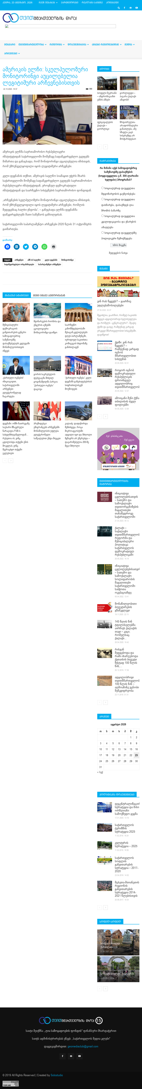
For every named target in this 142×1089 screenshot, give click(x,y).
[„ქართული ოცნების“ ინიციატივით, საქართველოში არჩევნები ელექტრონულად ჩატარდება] (16, 365)
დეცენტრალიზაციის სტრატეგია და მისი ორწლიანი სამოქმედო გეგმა (128, 809)
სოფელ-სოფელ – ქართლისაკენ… (111, 945)
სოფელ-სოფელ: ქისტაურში (117, 974)
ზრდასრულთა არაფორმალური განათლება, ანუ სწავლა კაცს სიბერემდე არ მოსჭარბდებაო (129, 131)
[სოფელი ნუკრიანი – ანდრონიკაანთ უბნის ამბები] (107, 83)
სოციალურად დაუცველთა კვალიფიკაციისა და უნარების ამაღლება (118, 221)
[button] (119, 7)
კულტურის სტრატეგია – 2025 (126, 844)
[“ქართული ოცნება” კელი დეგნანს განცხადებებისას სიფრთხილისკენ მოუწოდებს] (78, 365)
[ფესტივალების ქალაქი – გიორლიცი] (107, 112)
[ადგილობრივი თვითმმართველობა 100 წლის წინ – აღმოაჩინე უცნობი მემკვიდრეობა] (104, 681)
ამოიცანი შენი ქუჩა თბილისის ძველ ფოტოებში (127, 401)
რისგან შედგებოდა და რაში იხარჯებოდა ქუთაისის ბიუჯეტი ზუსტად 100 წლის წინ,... (126, 657)
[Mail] (130, 7)
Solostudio (57, 1075)
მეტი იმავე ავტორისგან (49, 295)
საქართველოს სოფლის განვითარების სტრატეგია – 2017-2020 (126, 864)
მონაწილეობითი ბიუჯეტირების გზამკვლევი (126, 607)
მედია (128, 44)
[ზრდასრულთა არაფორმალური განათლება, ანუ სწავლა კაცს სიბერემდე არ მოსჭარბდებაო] (130, 112)
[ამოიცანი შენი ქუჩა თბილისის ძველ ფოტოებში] (104, 400)
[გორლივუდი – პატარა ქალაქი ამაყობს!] (130, 83)
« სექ (100, 772)
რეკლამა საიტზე (92, 2)
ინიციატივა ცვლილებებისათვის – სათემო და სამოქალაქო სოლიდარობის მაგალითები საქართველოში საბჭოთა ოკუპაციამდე (128, 579)
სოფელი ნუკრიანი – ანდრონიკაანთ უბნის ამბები (107, 96)
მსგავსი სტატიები (17, 295)
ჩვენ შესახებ (47, 2)
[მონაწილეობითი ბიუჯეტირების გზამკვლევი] (104, 607)
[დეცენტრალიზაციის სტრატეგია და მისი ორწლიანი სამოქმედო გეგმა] (104, 807)
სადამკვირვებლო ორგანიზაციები (19, 264)
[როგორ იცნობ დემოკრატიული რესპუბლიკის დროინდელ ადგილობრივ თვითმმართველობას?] (104, 373)
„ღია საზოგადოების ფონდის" (63, 1031)
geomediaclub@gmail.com (83, 1046)
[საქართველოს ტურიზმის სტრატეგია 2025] (104, 827)
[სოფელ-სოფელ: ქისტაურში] (118, 969)
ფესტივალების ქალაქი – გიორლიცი (105, 126)
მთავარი (9, 44)
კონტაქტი (112, 2)
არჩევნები (10, 53)
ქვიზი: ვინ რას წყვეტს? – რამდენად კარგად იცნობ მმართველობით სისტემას (127, 350)
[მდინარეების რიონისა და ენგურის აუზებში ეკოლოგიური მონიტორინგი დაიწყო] (47, 310)
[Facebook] (124, 7)
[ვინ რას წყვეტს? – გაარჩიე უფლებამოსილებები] (118, 286)
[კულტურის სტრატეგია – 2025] (104, 845)
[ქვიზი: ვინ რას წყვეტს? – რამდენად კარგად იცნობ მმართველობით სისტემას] (104, 346)
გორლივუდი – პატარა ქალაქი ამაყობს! (128, 96)
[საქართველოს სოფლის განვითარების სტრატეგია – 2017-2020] (104, 860)
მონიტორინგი (67, 260)
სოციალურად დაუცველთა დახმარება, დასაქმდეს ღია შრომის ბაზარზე (118, 205)
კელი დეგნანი (51, 260)
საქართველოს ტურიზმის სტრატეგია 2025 (125, 828)
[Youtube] (136, 7)
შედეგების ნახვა (118, 253)
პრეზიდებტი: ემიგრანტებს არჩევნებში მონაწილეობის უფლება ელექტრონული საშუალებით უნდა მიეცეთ (47, 431)
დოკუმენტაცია (77, 44)
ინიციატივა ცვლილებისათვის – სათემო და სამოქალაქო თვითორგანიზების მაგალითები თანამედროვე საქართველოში (126, 505)
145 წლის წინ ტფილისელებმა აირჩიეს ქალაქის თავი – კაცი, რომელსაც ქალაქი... (126, 630)
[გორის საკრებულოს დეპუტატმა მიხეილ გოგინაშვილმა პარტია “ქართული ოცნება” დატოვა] (47, 363)
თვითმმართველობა (31, 44)
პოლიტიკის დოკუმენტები (116, 794)
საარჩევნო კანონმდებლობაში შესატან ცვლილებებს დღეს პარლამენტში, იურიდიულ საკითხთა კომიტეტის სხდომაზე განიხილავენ (76, 336)
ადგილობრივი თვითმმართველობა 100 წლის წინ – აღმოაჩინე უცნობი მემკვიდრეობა (128, 684)
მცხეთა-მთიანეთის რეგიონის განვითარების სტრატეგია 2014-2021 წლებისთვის (127, 889)
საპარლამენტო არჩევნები (49, 264)
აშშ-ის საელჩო (34, 260)
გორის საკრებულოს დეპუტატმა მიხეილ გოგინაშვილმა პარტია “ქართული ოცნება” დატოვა (46, 382)
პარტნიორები (69, 2)
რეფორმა (56, 44)
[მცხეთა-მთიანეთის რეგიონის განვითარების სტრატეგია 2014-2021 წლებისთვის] (104, 886)
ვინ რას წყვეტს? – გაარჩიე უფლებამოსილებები (114, 303)
